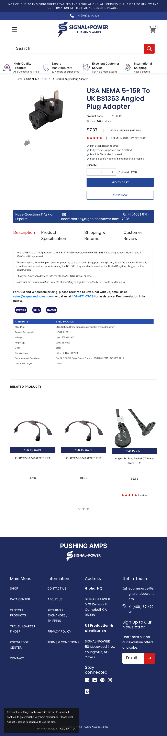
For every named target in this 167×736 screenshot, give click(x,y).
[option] (46, 110)
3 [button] (88, 509)
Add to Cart (32, 450)
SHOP (14, 588)
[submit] (149, 658)
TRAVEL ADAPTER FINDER (22, 629)
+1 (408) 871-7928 (135, 216)
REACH (51, 309)
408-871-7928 (83, 296)
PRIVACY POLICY (59, 631)
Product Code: (95, 116)
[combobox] (83, 49)
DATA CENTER (20, 599)
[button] (14, 29)
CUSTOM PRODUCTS (18, 612)
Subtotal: (124, 172)
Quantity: (92, 164)
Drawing (21, 309)
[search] (149, 49)
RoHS (36, 309)
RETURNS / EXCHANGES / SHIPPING (57, 615)
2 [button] (83, 509)
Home (19, 78)
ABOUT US (55, 599)
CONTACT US (56, 588)
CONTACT (17, 658)
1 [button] (79, 509)
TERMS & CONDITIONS (63, 642)
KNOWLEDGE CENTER (19, 644)
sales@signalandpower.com (33, 296)
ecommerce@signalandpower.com (90, 219)
